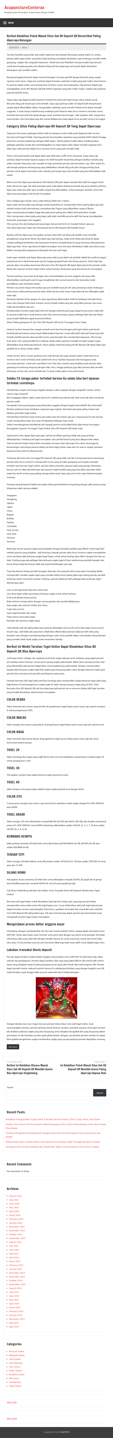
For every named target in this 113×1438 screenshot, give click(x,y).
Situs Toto (12, 1402)
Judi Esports (15, 1359)
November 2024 (17, 1276)
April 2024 (14, 1303)
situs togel (12, 1418)
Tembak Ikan (15, 1382)
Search (10, 1087)
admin (24, 47)
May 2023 (14, 1322)
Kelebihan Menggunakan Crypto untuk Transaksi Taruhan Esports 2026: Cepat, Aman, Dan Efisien (53, 1119)
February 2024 (16, 1311)
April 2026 (14, 1211)
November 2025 (17, 1230)
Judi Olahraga (15, 1362)
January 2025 (15, 1268)
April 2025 (14, 1257)
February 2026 (16, 1218)
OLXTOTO (64, 1432)
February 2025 (16, 1265)
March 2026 (15, 1215)
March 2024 (15, 1307)
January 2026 (15, 1222)
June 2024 (14, 1295)
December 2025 (17, 1226)
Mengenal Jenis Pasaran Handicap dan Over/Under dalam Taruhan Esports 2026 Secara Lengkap (52, 1146)
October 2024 (15, 1280)
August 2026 (15, 1195)
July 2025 (13, 1245)
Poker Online (15, 1370)
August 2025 (15, 1242)
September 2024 (17, 1284)
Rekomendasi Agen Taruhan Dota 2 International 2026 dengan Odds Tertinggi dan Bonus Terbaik (53, 1141)
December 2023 (17, 1318)
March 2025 (15, 1261)
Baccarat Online (16, 1351)
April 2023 (14, 1326)
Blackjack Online (17, 1355)
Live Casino (14, 1366)
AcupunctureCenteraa (24, 7)
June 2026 (14, 1203)
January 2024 (15, 1315)
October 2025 (15, 1234)
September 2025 (17, 1238)
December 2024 (17, 1272)
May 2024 (14, 1299)
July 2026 (13, 1199)
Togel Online (15, 1385)
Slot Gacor (13, 1047)
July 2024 (13, 1292)
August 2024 (15, 1288)
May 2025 (14, 1253)
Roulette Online (17, 1374)
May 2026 (14, 1207)
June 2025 (14, 1249)
